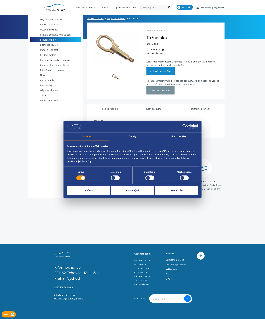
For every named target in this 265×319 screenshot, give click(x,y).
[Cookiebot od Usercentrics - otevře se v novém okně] (184, 126)
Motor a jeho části (49, 49)
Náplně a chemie (49, 90)
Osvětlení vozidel (49, 29)
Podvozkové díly (48, 39)
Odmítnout (88, 190)
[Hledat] (169, 7)
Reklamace (171, 269)
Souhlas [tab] (86, 136)
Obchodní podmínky (176, 264)
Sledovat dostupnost (160, 90)
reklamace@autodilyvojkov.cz (69, 298)
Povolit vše (176, 190)
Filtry (42, 75)
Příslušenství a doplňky (52, 70)
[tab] (110, 109)
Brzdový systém (48, 54)
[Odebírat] (187, 298)
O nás (169, 278)
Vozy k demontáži (49, 100)
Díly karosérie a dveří (51, 19)
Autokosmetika (47, 80)
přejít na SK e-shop (126, 7)
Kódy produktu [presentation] (153, 108)
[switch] (115, 177)
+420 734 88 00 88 (85, 7)
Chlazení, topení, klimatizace (54, 65)
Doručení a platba (175, 259)
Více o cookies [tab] (178, 136)
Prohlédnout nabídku (160, 71)
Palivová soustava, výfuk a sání (55, 34)
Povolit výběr (132, 190)
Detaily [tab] (132, 136)
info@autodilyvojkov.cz (66, 295)
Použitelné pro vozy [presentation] (200, 108)
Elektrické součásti (49, 44)
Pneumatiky (46, 85)
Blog (168, 274)
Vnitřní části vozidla (50, 24)
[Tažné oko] (116, 49)
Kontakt (105, 7)
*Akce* (43, 95)
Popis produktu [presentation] (110, 108)
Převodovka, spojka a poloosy (55, 60)
